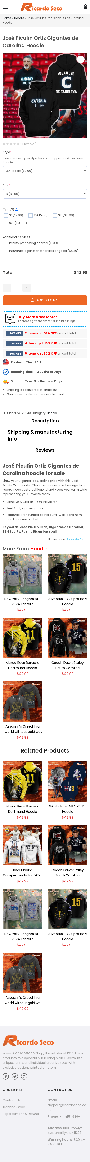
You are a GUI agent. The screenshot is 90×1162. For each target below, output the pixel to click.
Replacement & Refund (21, 1114)
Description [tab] (45, 421)
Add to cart (46, 300)
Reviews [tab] (45, 450)
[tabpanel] (45, 502)
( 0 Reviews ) (28, 144)
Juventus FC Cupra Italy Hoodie (67, 601)
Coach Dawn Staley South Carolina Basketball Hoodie (67, 665)
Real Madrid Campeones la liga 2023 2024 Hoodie (22, 873)
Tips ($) (10, 209)
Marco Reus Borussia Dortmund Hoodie (22, 665)
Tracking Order (14, 1107)
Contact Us (12, 1100)
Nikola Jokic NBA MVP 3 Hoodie (67, 809)
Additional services (16, 237)
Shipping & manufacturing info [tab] (40, 435)
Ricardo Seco (23, 1053)
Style (7, 152)
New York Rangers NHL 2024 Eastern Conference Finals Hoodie (22, 601)
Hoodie (19, 18)
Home (7, 18)
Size (6, 185)
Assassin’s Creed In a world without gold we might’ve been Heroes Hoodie (22, 729)
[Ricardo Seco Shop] (41, 7)
